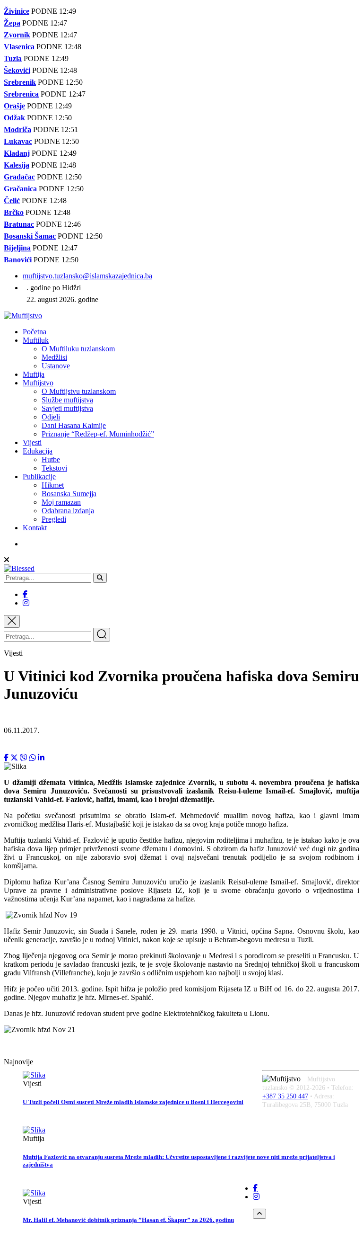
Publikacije (39, 476)
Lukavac (18, 141)
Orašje (14, 106)
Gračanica (20, 189)
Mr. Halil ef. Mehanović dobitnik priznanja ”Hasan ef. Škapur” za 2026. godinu (128, 1219)
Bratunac (19, 224)
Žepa (12, 23)
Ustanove (56, 366)
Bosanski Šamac (30, 236)
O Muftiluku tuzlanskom (78, 349)
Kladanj (17, 153)
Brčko (14, 212)
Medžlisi (54, 357)
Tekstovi (54, 468)
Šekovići (17, 70)
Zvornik (17, 35)
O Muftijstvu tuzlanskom (79, 391)
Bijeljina (17, 248)
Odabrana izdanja (68, 511)
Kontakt (35, 528)
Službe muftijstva (67, 400)
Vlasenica (19, 47)
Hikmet (53, 485)
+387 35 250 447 (285, 1096)
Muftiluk (36, 340)
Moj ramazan (61, 502)
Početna (34, 332)
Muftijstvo (38, 383)
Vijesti (32, 442)
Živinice (16, 11)
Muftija (33, 374)
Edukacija (37, 451)
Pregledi (54, 519)
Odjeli (51, 417)
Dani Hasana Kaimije (74, 425)
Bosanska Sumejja (69, 494)
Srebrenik (20, 82)
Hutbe (51, 459)
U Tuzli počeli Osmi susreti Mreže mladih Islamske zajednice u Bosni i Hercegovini (133, 1101)
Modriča (17, 129)
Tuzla (13, 58)
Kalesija (16, 165)
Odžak (14, 118)
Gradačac (19, 177)
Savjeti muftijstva (67, 408)
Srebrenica (21, 94)
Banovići (18, 260)
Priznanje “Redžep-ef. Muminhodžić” (98, 434)
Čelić (12, 200)
